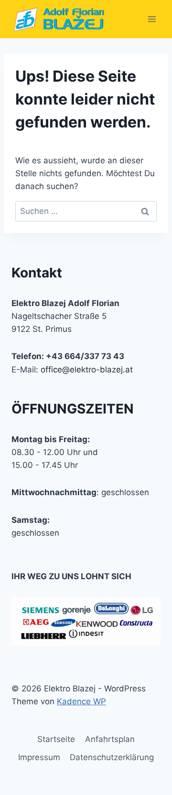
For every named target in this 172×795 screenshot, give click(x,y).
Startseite (56, 739)
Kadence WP (81, 701)
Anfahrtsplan (110, 739)
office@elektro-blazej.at (87, 369)
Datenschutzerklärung (112, 757)
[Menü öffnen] (152, 18)
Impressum (39, 757)
